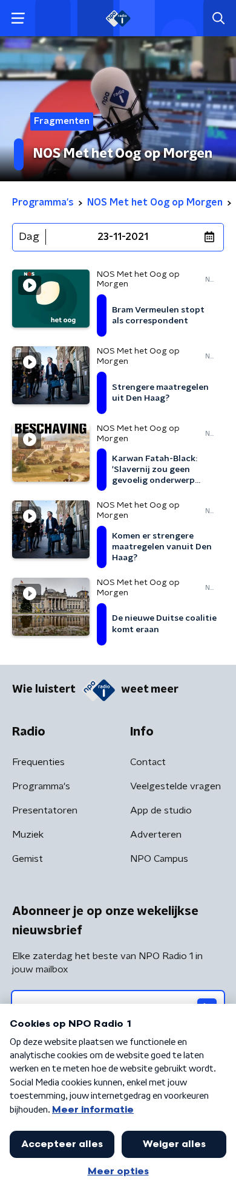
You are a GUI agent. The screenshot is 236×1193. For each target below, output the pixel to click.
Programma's (41, 786)
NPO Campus (159, 859)
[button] (18, 18)
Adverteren (156, 834)
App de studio (161, 810)
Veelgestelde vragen (175, 786)
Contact (148, 762)
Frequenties (38, 762)
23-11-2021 (122, 237)
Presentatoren (44, 810)
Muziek (28, 834)
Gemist (27, 859)
